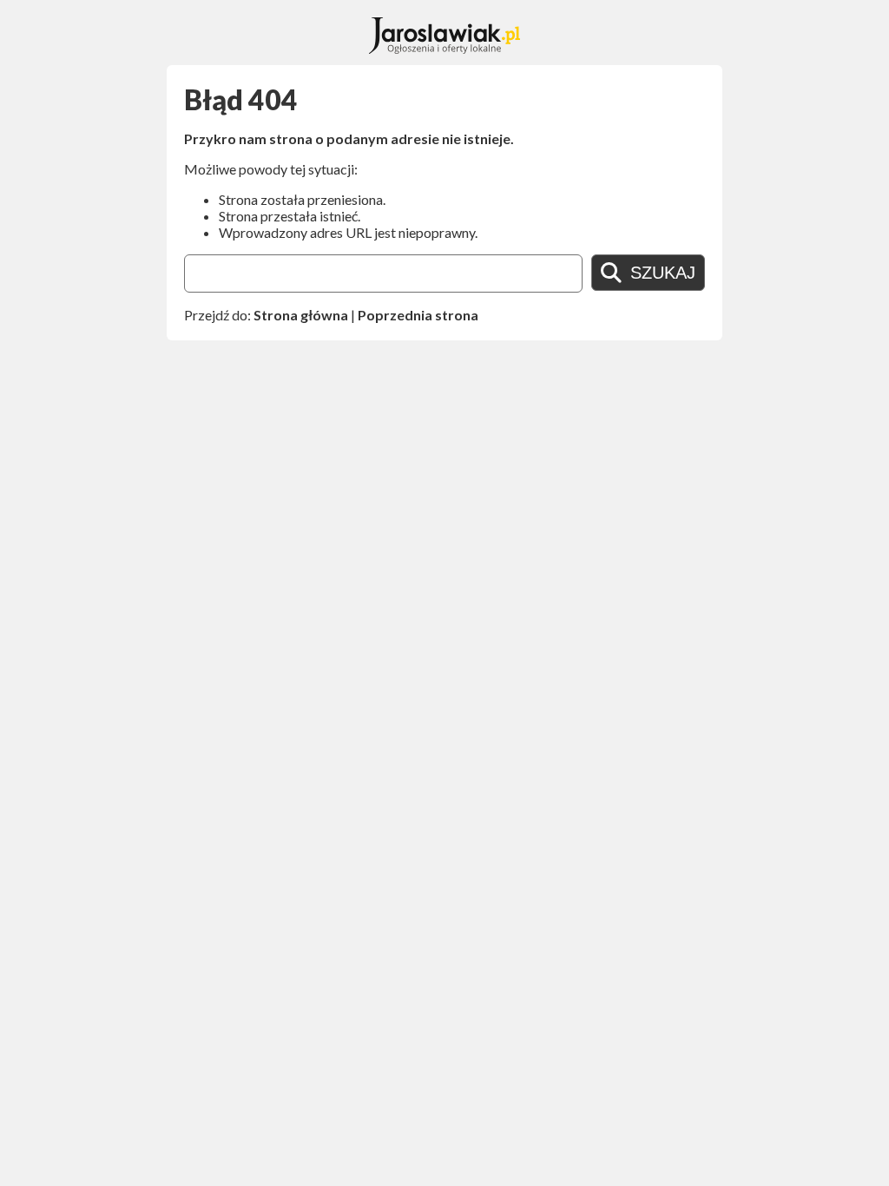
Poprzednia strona (418, 314)
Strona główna (301, 314)
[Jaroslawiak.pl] (445, 48)
